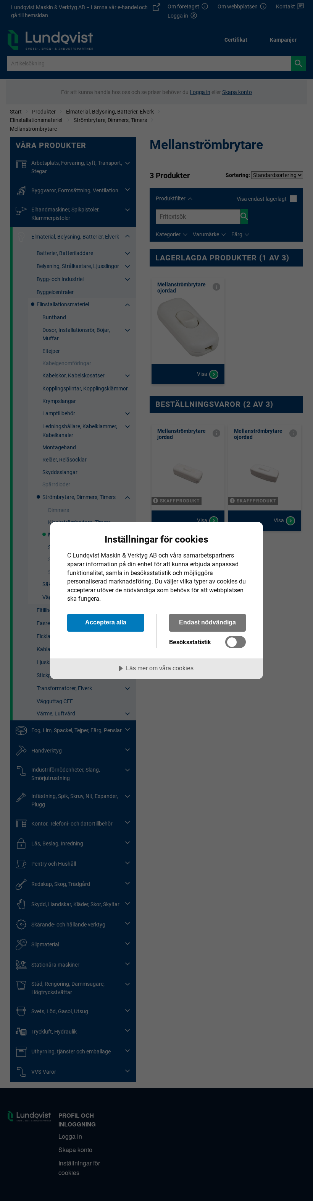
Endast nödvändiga (207, 622)
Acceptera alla (105, 622)
